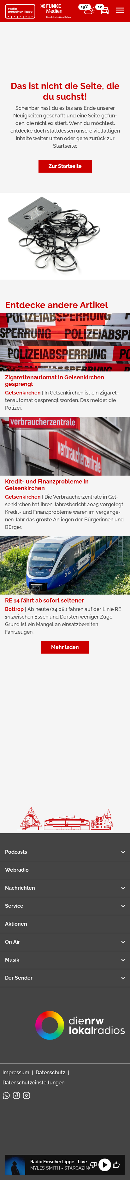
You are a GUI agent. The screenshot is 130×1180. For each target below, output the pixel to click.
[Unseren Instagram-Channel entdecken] (26, 1095)
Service (14, 906)
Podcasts (16, 852)
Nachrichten (20, 888)
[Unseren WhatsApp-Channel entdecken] (6, 1095)
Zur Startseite (65, 166)
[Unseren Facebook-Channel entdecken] (16, 1095)
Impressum (16, 1073)
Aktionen (16, 924)
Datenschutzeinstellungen (33, 1083)
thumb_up (116, 1165)
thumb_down (93, 1165)
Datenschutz (50, 1073)
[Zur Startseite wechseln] (20, 11)
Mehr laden (65, 647)
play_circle (104, 1164)
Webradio (17, 870)
